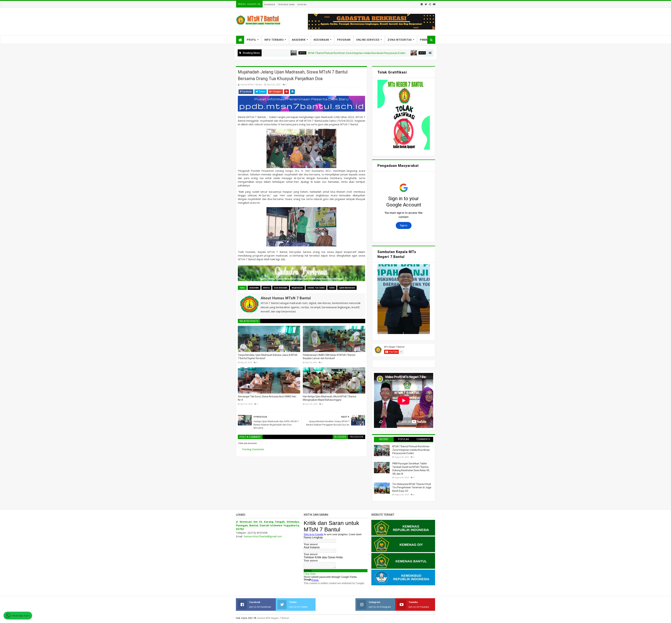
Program (344, 39)
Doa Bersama (280, 288)
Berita (265, 53)
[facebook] (421, 4)
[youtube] (433, 4)
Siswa (332, 288)
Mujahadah (297, 288)
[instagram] (430, 4)
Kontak (302, 5)
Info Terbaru (274, 39)
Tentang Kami (286, 5)
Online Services (368, 39)
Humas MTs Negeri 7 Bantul (273, 618)
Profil (251, 39)
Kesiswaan (321, 39)
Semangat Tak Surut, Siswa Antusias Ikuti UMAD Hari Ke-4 (267, 398)
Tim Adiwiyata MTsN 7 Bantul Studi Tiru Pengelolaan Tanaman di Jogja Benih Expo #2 (411, 487)
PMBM (424, 39)
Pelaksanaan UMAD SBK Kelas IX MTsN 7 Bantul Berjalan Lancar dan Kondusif (329, 357)
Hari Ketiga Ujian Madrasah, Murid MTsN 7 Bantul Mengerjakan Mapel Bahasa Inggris (329, 398)
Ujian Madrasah (347, 288)
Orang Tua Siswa (316, 288)
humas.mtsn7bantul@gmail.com (263, 536)
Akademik (299, 39)
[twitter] (426, 4)
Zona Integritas (400, 39)
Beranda (269, 5)
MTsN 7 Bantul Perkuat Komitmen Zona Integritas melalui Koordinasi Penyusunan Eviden (319, 53)
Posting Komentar (253, 449)
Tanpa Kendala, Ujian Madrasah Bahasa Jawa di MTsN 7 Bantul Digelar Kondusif (267, 357)
